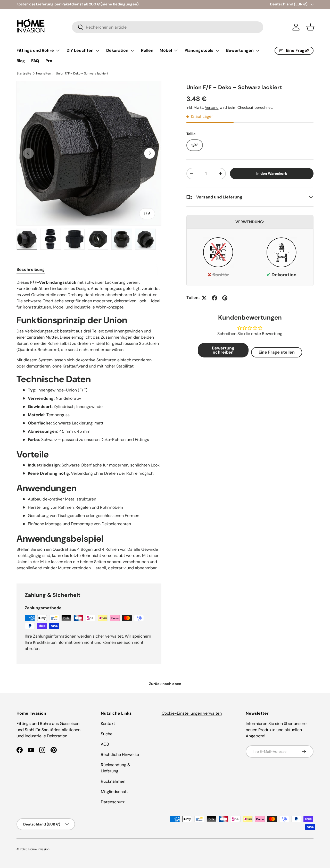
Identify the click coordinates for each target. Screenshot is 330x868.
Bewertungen (240, 50)
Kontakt (108, 723)
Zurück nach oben (165, 683)
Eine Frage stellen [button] (277, 352)
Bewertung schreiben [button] (223, 350)
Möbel (166, 50)
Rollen (147, 50)
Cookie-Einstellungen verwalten (192, 713)
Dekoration (117, 50)
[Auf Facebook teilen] (214, 298)
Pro (48, 60)
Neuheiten (43, 73)
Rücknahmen (113, 781)
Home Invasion (39, 849)
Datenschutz (113, 802)
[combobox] (167, 27)
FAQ (35, 60)
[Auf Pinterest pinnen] (225, 298)
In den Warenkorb (271, 173)
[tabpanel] (88, 425)
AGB (105, 744)
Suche (106, 734)
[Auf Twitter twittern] (204, 298)
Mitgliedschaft (114, 791)
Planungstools (199, 50)
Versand (212, 107)
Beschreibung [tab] (30, 269)
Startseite (23, 73)
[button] (310, 27)
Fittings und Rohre (35, 50)
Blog (20, 60)
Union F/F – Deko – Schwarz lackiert (82, 73)
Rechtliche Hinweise (120, 754)
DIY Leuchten (80, 50)
